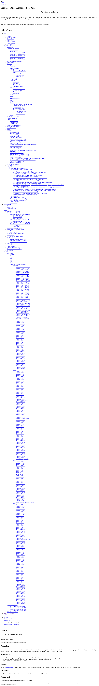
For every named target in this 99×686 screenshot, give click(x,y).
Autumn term (16, 225)
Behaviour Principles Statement (14, 61)
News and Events (8, 204)
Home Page (3, 4)
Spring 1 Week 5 (20, 343)
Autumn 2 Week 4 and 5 (22, 400)
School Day (10, 243)
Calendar (9, 205)
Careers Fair (19, 112)
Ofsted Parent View (14, 232)
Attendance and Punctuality (13, 211)
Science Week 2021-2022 (19, 109)
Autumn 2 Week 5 (20, 353)
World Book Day (20, 75)
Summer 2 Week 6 (20, 552)
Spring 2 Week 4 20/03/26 (22, 285)
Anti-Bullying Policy (15, 133)
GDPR (8, 119)
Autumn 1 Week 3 (20, 413)
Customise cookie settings (19, 642)
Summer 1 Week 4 (20, 329)
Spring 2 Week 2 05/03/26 (22, 288)
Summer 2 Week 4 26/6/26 (22, 269)
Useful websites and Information (18, 200)
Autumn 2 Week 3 (20, 356)
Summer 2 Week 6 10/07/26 (23, 267)
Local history (16, 93)
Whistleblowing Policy (15, 162)
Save (14, 684)
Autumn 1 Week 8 (20, 360)
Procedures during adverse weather (15, 233)
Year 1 (11, 256)
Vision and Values (11, 37)
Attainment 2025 (14, 50)
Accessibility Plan (14, 132)
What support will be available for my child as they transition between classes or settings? (34, 189)
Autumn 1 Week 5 (20, 364)
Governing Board (11, 41)
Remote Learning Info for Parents (15, 236)
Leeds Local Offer (14, 201)
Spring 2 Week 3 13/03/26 (22, 286)
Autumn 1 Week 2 (20, 367)
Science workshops (21, 111)
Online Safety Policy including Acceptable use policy (23, 150)
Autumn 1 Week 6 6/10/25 (22, 311)
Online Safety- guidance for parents (15, 229)
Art (11, 65)
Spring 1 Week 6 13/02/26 (22, 290)
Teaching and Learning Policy (17, 161)
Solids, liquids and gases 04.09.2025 (25, 502)
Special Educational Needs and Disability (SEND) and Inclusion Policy (27, 158)
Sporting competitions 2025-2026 (18, 606)
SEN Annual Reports (15, 196)
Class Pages (10, 253)
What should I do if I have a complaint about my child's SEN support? (30, 193)
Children (6, 251)
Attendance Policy (14, 136)
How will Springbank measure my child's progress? (25, 176)
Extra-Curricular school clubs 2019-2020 (20, 224)
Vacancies (9, 44)
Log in (2, 2)
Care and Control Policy (16, 137)
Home (5, 33)
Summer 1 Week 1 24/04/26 (23, 281)
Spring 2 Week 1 (20, 340)
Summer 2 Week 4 (20, 322)
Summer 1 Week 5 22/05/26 (23, 275)
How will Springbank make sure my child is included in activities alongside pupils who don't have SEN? (38, 185)
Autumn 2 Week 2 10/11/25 (23, 306)
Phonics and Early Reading (19, 71)
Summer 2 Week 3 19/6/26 (22, 271)
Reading (15, 72)
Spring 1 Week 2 (20, 347)
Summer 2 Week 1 (20, 326)
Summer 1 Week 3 (20, 331)
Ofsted (8, 129)
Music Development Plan (13, 126)
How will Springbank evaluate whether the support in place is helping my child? (32, 182)
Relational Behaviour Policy (17, 153)
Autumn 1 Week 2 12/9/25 (22, 317)
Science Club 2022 (20, 114)
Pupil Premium (10, 165)
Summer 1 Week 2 (20, 325)
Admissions (10, 47)
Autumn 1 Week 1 (20, 457)
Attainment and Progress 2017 (17, 58)
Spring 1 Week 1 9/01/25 (22, 297)
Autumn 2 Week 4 (20, 354)
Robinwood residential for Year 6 (18, 239)
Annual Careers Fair (18, 107)
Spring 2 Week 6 (20, 382)
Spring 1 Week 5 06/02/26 (22, 292)
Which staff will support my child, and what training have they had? (29, 172)
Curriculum (9, 64)
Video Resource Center (12, 612)
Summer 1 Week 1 (20, 333)
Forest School (13, 79)
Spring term (16, 226)
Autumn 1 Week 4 (20, 365)
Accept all (9, 642)
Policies (9, 130)
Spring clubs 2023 (17, 217)
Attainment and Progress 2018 (17, 57)
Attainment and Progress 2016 (17, 59)
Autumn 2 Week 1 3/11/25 (22, 307)
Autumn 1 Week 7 (20, 361)
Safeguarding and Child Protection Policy (20, 155)
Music (11, 96)
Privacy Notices (14, 121)
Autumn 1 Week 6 (20, 363)
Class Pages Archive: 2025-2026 (18, 264)
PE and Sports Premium (12, 164)
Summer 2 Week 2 (20, 372)
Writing (15, 78)
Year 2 (11, 257)
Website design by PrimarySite (11, 624)
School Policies (13, 203)
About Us (6, 34)
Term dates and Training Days (14, 249)
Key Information (8, 46)
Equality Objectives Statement (14, 116)
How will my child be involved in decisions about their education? (29, 179)
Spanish (12, 115)
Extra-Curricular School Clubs (14, 212)
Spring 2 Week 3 (20, 338)
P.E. (11, 97)
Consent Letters (14, 122)
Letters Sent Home (11, 208)
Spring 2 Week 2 (20, 339)
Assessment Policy (14, 135)
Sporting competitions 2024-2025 (18, 607)
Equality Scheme (14, 143)
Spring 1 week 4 (20, 345)
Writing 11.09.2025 (21, 500)
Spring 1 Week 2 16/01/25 (22, 296)
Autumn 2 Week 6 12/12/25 (23, 300)
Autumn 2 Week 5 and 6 (22, 441)
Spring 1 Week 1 (20, 349)
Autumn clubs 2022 (18, 215)
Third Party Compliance (16, 123)
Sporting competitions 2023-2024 (18, 609)
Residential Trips (11, 237)
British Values (10, 62)
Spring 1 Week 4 (20, 392)
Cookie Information (8, 618)
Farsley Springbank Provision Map (18, 199)
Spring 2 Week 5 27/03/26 (22, 283)
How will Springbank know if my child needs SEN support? (28, 175)
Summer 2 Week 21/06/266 (22, 272)
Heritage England (17, 90)
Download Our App (9, 613)
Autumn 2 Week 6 (20, 352)
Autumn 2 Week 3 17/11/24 (23, 304)
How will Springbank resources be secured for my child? (27, 183)
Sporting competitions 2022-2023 (18, 610)
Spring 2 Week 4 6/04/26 (22, 282)
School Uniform (11, 246)
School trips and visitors (19, 89)
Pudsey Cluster (10, 235)
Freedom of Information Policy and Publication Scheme (23, 144)
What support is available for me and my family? (25, 194)
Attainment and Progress (13, 48)
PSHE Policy (13, 151)
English (12, 69)
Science (12, 103)
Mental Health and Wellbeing (14, 125)
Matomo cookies (8, 667)
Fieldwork (15, 83)
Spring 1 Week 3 (20, 346)
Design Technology (14, 68)
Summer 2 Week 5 (20, 321)
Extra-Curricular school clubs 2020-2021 (20, 222)
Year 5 (11, 261)
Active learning (16, 91)
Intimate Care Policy (15, 148)
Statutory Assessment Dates (13, 247)
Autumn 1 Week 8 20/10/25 (23, 308)
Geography (12, 80)
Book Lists (18, 73)
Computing (12, 66)
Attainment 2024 (14, 51)
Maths (11, 94)
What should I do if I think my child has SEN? (24, 173)
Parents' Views (10, 230)
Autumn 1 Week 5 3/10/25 (22, 313)
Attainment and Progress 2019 (17, 55)
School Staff (10, 40)
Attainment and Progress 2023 (17, 52)
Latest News (10, 207)
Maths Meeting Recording (22, 459)
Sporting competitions (12, 605)
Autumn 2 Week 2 (20, 357)
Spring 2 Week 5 (20, 335)
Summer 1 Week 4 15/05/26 (23, 276)
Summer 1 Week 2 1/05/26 (22, 279)
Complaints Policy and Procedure (18, 140)
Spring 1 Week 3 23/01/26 (22, 294)
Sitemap (6, 617)
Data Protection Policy (15, 141)
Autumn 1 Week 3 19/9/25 (22, 315)
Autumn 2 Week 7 (20, 350)
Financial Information (12, 118)
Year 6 (11, 262)
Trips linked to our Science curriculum (22, 104)
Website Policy (7, 620)
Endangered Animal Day (19, 86)
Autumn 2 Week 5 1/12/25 (22, 301)
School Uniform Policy (15, 157)
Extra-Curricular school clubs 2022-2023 (20, 214)
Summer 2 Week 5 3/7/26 (22, 268)
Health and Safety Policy (16, 147)
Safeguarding (13, 101)
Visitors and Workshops (19, 105)
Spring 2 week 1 (20, 388)
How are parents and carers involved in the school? (25, 192)
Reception (12, 254)
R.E (11, 100)
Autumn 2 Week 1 (20, 358)
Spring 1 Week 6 (20, 342)
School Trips (16, 82)
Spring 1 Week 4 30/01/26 (22, 293)
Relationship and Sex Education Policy (19, 154)
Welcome (9, 36)
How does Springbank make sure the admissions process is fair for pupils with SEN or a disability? (37, 187)
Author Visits (19, 76)
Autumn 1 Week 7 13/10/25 (23, 310)
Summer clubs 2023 (18, 218)
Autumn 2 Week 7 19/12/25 (23, 299)
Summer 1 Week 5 (20, 328)
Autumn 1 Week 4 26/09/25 (23, 314)
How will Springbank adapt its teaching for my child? (26, 180)
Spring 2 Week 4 (20, 336)
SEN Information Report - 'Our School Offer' (21, 169)
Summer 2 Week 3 (20, 324)
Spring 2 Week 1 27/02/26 (22, 289)
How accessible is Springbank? (20, 186)
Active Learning (17, 84)
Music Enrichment (11, 128)
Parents (5, 210)
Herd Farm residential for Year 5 (18, 240)
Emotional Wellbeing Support (17, 197)
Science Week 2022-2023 (19, 108)
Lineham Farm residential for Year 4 (18, 242)
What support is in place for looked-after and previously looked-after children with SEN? (34, 190)
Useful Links (10, 250)
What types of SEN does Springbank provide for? (25, 171)
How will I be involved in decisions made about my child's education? (30, 178)
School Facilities (11, 43)
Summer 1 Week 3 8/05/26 (22, 278)
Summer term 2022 (17, 221)
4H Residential (19, 473)
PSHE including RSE (15, 98)
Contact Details (10, 39)
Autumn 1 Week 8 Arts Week (23, 539)
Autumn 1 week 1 (20, 368)
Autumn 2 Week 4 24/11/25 (23, 303)
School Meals (10, 244)
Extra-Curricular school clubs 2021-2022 (20, 219)
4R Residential (19, 474)
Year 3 (11, 258)
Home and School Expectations (14, 228)
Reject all (3, 642)
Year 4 (11, 260)
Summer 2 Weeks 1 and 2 (22, 418)
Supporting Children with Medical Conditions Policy (23, 160)
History (12, 87)
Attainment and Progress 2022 (17, 54)
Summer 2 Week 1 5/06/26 (22, 274)
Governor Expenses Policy (16, 146)
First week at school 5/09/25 (23, 318)
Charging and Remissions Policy (18, 139)
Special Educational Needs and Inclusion (17, 168)
